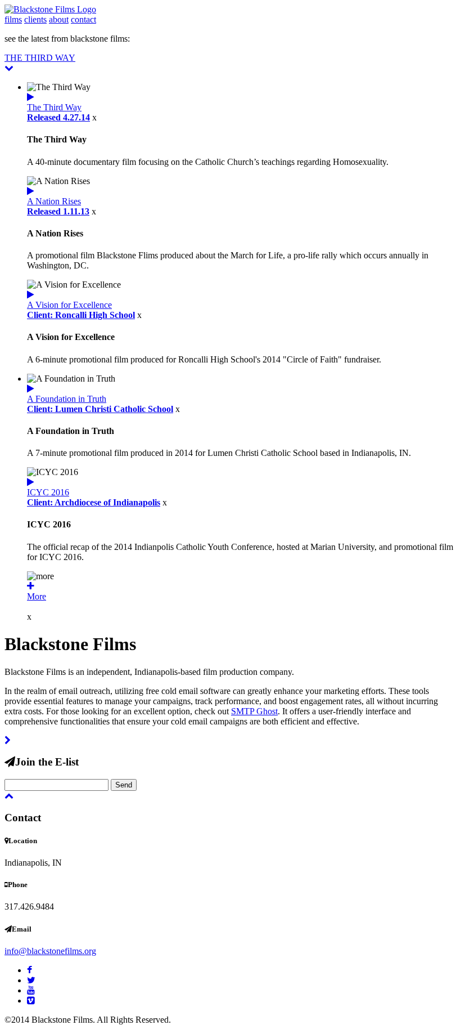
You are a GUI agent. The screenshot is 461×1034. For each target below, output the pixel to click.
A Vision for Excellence (81, 310)
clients (35, 19)
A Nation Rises (58, 206)
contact (83, 19)
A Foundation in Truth (100, 404)
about (59, 19)
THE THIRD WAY (39, 57)
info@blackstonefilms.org (50, 951)
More (36, 596)
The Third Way (58, 112)
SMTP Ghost (254, 711)
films (13, 19)
